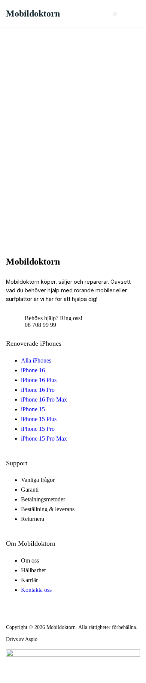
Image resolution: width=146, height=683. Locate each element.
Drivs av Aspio (21, 639)
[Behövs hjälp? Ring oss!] (12, 321)
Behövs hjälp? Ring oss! (53, 318)
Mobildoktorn (33, 13)
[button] (115, 14)
